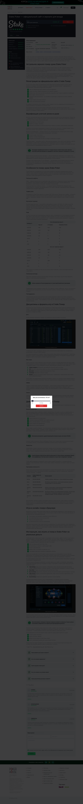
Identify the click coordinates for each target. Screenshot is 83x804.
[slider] (32, 401)
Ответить (41, 405)
